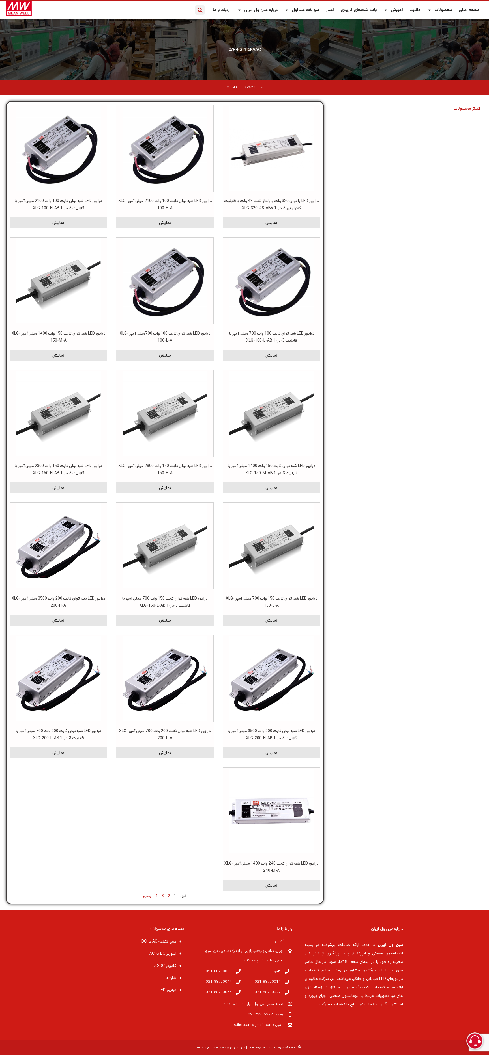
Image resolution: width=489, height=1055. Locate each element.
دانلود (415, 10)
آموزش (397, 10)
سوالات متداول (305, 10)
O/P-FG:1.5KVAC (244, 50)
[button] (200, 10)
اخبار (330, 10)
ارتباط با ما (221, 10)
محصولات (443, 10)
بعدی (147, 896)
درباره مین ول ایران (261, 10)
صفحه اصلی (469, 10)
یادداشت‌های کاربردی (359, 10)
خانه (259, 87)
